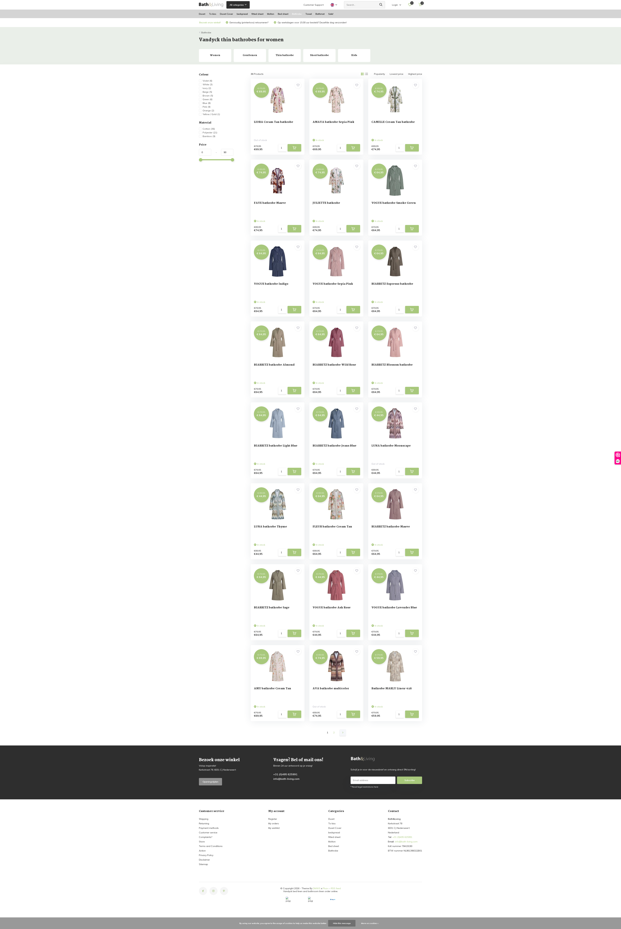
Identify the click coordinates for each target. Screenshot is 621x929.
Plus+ (326, 888)
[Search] (381, 4)
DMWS (316, 888)
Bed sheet (283, 13)
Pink (206, 106)
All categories (237, 4)
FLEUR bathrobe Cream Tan (332, 527)
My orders (273, 823)
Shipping (203, 818)
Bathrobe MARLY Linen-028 (391, 688)
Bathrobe (297, 13)
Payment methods (209, 828)
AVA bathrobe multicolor (331, 688)
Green (207, 99)
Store (202, 841)
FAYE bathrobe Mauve (270, 203)
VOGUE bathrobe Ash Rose (332, 607)
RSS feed (336, 888)
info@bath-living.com (286, 778)
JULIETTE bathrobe (326, 203)
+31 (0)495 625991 (285, 774)
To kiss (212, 13)
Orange (208, 110)
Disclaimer (204, 859)
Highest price (415, 74)
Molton (270, 13)
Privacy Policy (206, 855)
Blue (207, 103)
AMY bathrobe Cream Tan (272, 688)
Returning (204, 823)
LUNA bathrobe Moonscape (391, 446)
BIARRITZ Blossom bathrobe (392, 365)
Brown (208, 95)
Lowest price (396, 74)
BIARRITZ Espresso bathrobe (392, 284)
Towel (308, 13)
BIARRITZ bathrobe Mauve (390, 527)
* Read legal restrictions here (364, 787)
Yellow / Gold (211, 114)
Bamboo (209, 136)
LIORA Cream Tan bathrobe (273, 122)
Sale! (330, 13)
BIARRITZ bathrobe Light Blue (275, 446)
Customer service (208, 832)
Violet (207, 80)
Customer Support (314, 4)
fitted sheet (257, 13)
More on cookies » (369, 923)
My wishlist (274, 828)
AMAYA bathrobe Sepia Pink (333, 122)
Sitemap (203, 864)
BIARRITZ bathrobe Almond (274, 365)
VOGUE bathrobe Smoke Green (393, 203)
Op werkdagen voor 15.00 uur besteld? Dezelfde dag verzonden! (312, 22)
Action (202, 850)
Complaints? (205, 837)
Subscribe (409, 780)
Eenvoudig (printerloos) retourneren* (249, 22)
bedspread (242, 13)
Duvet (202, 13)
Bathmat (320, 13)
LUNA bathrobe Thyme (270, 527)
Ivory (207, 88)
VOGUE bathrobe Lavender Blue (394, 607)
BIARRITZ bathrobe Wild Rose (334, 365)
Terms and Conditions (211, 846)
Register (272, 818)
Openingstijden (210, 781)
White (207, 84)
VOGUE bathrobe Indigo (271, 284)
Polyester (210, 132)
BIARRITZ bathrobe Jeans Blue (334, 446)
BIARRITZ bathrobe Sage (271, 607)
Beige (207, 91)
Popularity (379, 74)
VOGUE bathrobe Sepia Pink (333, 284)
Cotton (209, 128)
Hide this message (342, 923)
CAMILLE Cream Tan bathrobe (393, 122)
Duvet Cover (226, 13)
